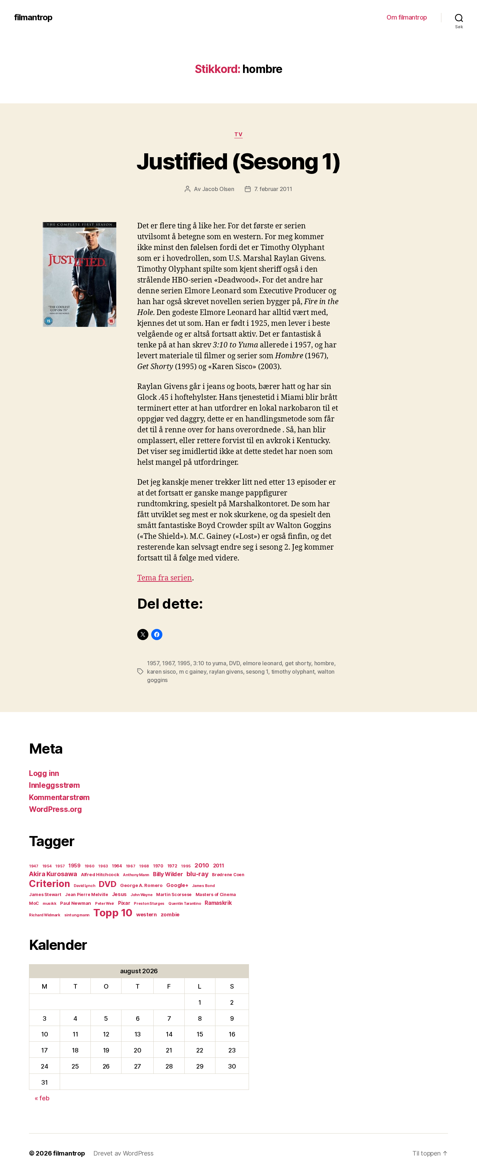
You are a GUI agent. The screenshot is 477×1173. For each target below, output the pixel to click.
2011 (218, 866)
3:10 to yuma (209, 663)
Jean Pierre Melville (86, 894)
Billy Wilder (168, 874)
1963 (103, 866)
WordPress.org (55, 809)
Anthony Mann (136, 875)
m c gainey (192, 671)
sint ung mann (77, 915)
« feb (42, 1098)
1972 (172, 865)
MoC (34, 903)
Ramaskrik (218, 903)
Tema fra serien (164, 578)
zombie (170, 914)
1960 (90, 866)
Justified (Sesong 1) (238, 161)
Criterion (49, 883)
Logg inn (44, 773)
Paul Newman (75, 903)
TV (238, 134)
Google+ (177, 885)
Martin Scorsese (174, 894)
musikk (49, 903)
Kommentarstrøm (59, 797)
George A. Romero (141, 885)
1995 (183, 663)
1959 (74, 865)
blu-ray (197, 874)
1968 (144, 866)
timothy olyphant (293, 671)
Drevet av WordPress (123, 1153)
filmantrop (33, 17)
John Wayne (141, 895)
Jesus (119, 894)
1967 (168, 663)
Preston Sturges (149, 903)
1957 (153, 663)
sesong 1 (257, 671)
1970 (158, 865)
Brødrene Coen (228, 874)
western (146, 914)
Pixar (124, 903)
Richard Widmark (44, 915)
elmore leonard (262, 663)
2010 (202, 865)
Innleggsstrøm (54, 785)
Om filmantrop (407, 17)
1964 (117, 865)
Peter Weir (104, 903)
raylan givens (226, 671)
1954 (47, 866)
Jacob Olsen (218, 188)
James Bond (203, 886)
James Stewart (45, 894)
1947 (33, 866)
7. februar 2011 (273, 188)
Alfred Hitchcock (100, 874)
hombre (324, 663)
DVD (234, 663)
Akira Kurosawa (53, 874)
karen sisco (161, 671)
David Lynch (84, 886)
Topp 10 (112, 913)
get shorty (298, 663)
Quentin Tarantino (184, 903)
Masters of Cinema (216, 894)
